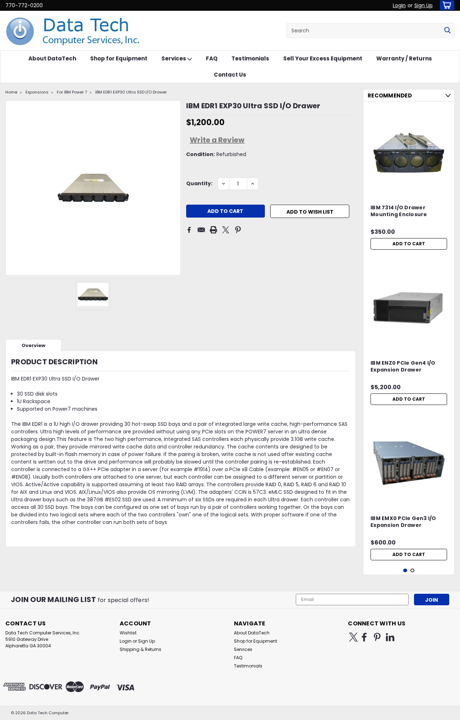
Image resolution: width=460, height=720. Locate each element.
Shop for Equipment (118, 58)
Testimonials (250, 58)
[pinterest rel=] (377, 637)
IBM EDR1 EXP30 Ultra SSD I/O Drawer (131, 92)
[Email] (201, 229)
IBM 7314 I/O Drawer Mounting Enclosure (399, 211)
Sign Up (423, 5)
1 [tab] (405, 571)
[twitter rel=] (353, 637)
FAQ (211, 58)
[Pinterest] (238, 229)
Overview (33, 345)
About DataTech (52, 58)
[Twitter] (225, 229)
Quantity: (199, 183)
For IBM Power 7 (72, 92)
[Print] (213, 229)
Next (448, 95)
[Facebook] (189, 229)
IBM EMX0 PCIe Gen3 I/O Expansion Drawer (403, 522)
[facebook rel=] (364, 637)
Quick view (409, 188)
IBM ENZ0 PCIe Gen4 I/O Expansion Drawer (403, 366)
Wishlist (128, 633)
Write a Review (217, 140)
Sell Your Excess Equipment (322, 58)
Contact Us (230, 74)
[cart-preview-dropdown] (445, 5)
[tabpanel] (409, 180)
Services (174, 58)
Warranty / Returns (404, 58)
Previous (441, 95)
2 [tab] (412, 571)
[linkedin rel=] (390, 637)
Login (399, 5)
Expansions (37, 92)
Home (11, 92)
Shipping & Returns (140, 649)
